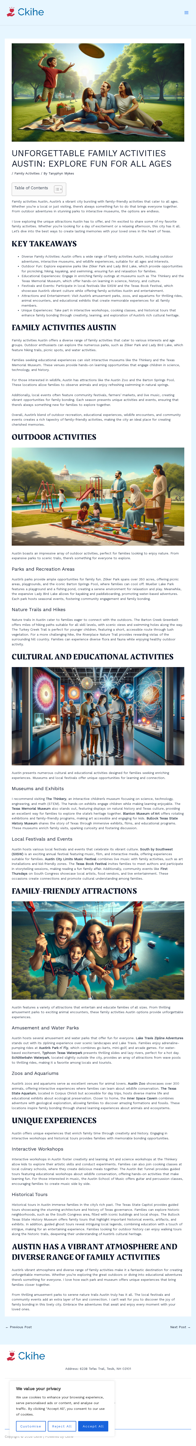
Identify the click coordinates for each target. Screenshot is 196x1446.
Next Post (180, 1327)
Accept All (93, 1426)
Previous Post (18, 1327)
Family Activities (27, 173)
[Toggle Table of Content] (55, 189)
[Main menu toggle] (186, 13)
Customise (30, 1426)
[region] (62, 1408)
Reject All (62, 1426)
